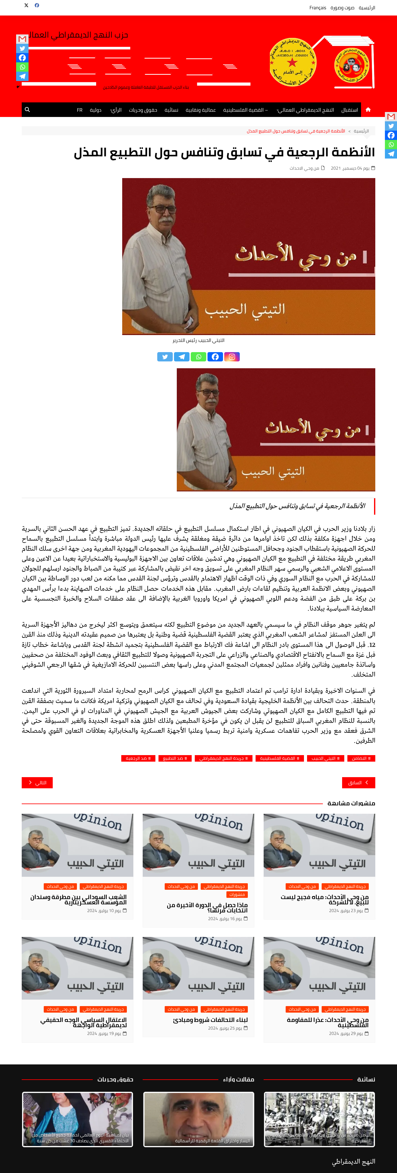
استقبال (349, 109)
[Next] (362, 1119)
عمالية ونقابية (201, 109)
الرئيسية (367, 7)
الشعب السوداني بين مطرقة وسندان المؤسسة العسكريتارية (78, 899)
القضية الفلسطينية (277, 758)
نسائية (171, 109)
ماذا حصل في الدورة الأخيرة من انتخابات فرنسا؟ (207, 907)
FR (80, 109)
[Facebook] (22, 57)
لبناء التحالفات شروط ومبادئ (210, 1019)
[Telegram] (22, 76)
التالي (41, 782)
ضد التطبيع (173, 758)
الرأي (116, 109)
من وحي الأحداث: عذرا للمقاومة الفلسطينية (328, 1022)
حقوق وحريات (143, 109)
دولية (95, 109)
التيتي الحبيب (324, 758)
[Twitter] (22, 48)
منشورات (237, 894)
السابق (355, 782)
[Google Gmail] (22, 39)
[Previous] (156, 1119)
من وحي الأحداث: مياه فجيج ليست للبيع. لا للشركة (325, 899)
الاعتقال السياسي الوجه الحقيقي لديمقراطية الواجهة (83, 1022)
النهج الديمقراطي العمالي (306, 109)
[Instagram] (232, 356)
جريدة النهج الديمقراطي (221, 758)
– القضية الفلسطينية (245, 109)
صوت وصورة (343, 7)
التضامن (359, 758)
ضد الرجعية (136, 758)
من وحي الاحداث (304, 168)
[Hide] (18, 86)
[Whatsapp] (22, 67)
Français (318, 7)
